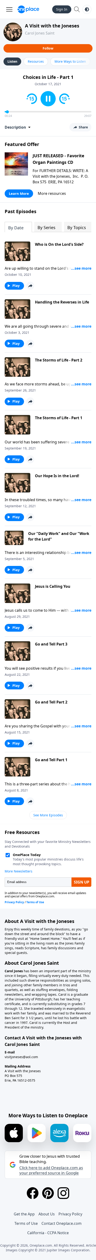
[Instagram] (63, 1193)
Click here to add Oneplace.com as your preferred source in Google (51, 1170)
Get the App (24, 1214)
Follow (48, 48)
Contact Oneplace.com (61, 1223)
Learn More (19, 193)
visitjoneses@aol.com (21, 1057)
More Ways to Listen (70, 61)
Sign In (61, 9)
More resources (52, 193)
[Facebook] (32, 1193)
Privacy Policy (70, 1214)
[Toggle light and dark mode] (86, 9)
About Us (46, 1214)
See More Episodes (48, 815)
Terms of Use (26, 1223)
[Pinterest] (48, 1193)
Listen (12, 61)
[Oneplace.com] (28, 9)
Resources (36, 61)
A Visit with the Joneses (52, 26)
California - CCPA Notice (48, 1232)
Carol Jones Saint (40, 33)
